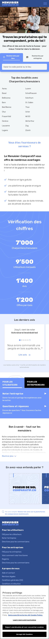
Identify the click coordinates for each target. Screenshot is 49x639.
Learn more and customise (24, 620)
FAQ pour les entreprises (11, 552)
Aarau (4, 89)
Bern (4, 102)
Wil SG (27, 116)
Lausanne (6, 126)
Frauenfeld (6, 116)
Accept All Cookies (24, 634)
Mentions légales (8, 576)
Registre (5, 559)
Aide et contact (8, 573)
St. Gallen (29, 102)
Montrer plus (8, 456)
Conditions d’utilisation (11, 584)
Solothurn (29, 98)
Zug (27, 126)
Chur (4, 112)
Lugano (5, 130)
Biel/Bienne (6, 107)
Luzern (28, 89)
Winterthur (29, 121)
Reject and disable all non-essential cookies (24, 627)
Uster (27, 112)
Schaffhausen (31, 93)
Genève (5, 121)
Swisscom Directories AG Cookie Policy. (25, 615)
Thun (27, 107)
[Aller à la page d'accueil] (11, 3)
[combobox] (24, 67)
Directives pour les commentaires (15, 542)
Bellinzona (6, 98)
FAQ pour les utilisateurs (11, 534)
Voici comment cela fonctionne (15, 555)
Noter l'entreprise (9, 538)
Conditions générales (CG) (12, 580)
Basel (4, 93)
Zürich (28, 130)
